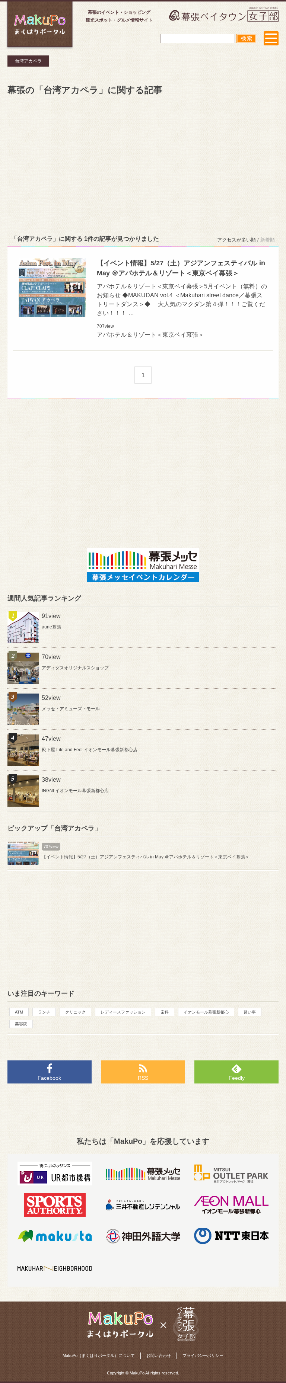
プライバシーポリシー (202, 1355)
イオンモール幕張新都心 (206, 1012)
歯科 (165, 1012)
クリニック (75, 1012)
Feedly (237, 1078)
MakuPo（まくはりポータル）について (99, 1355)
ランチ (44, 1012)
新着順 (267, 240)
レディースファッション (123, 1012)
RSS (143, 1078)
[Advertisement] (143, 164)
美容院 (21, 1024)
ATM (19, 1012)
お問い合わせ (158, 1355)
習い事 (250, 1012)
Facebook (49, 1078)
